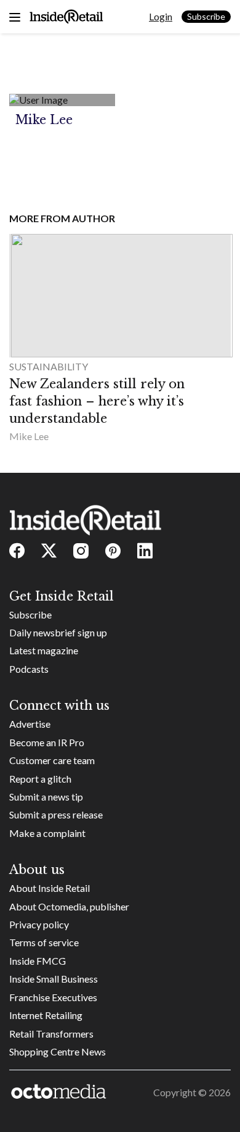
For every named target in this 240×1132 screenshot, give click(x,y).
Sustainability (48, 366)
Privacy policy (39, 924)
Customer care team (52, 760)
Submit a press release (56, 814)
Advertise (29, 724)
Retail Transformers (51, 1033)
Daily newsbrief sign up (58, 632)
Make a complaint (47, 833)
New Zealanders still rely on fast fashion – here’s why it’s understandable (97, 401)
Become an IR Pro (46, 742)
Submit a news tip (46, 796)
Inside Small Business (53, 978)
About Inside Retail (49, 888)
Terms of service (44, 942)
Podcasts (29, 669)
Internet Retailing (45, 1015)
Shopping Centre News (57, 1051)
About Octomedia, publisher (69, 906)
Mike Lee (29, 436)
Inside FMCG (37, 961)
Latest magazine (43, 650)
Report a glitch (40, 778)
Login (160, 16)
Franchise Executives (53, 997)
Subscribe (206, 16)
